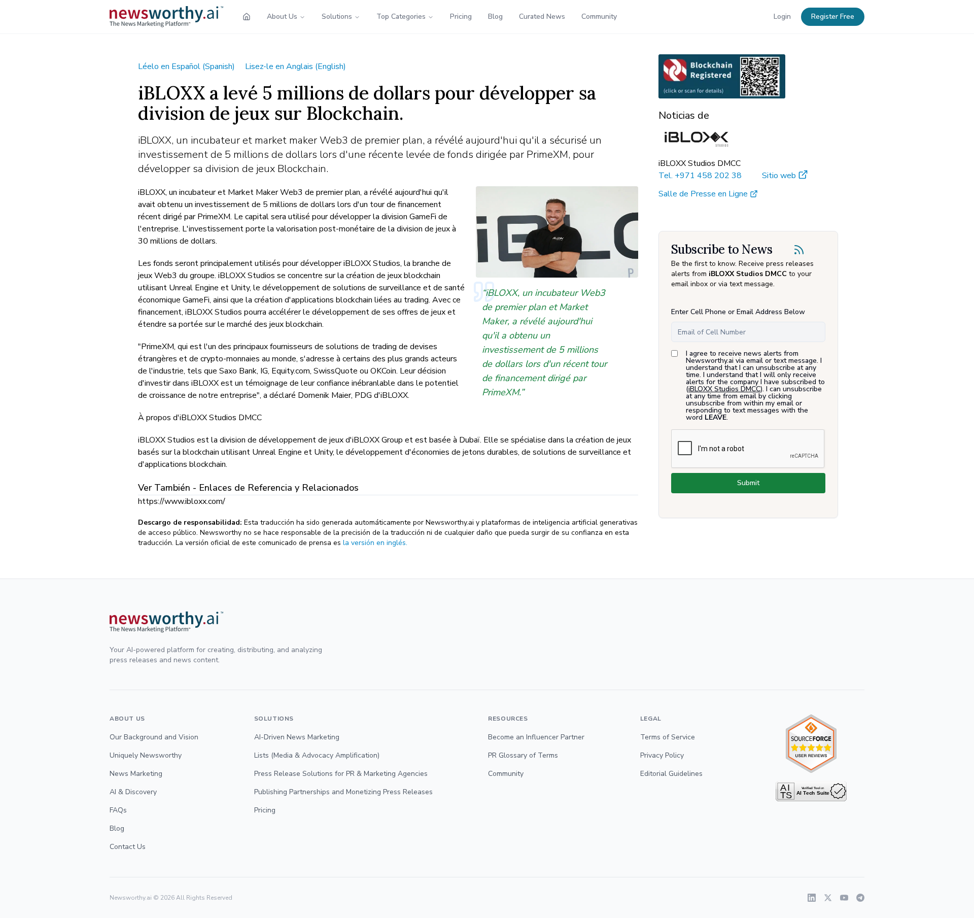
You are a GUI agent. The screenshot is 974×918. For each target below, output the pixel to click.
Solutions (337, 16)
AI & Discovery (133, 792)
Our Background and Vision (154, 737)
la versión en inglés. (375, 543)
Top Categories (401, 16)
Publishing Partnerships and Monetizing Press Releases (343, 792)
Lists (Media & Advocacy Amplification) (316, 755)
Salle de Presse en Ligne (703, 193)
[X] (828, 898)
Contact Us (128, 847)
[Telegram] (860, 898)
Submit (748, 483)
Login (782, 16)
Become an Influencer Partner (536, 737)
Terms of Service (667, 737)
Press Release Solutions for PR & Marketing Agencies (341, 773)
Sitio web (779, 175)
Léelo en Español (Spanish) (186, 66)
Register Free (832, 16)
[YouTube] (844, 898)
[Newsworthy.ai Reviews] (811, 744)
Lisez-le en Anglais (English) (295, 66)
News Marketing (136, 773)
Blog (495, 16)
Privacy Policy (662, 755)
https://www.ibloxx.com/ (181, 501)
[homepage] (246, 17)
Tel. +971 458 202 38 (700, 175)
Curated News (542, 16)
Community (599, 16)
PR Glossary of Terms (523, 755)
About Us (282, 16)
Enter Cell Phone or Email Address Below (738, 312)
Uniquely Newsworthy (146, 755)
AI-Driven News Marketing (296, 737)
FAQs (118, 810)
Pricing (461, 16)
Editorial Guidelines (671, 773)
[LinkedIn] (812, 898)
